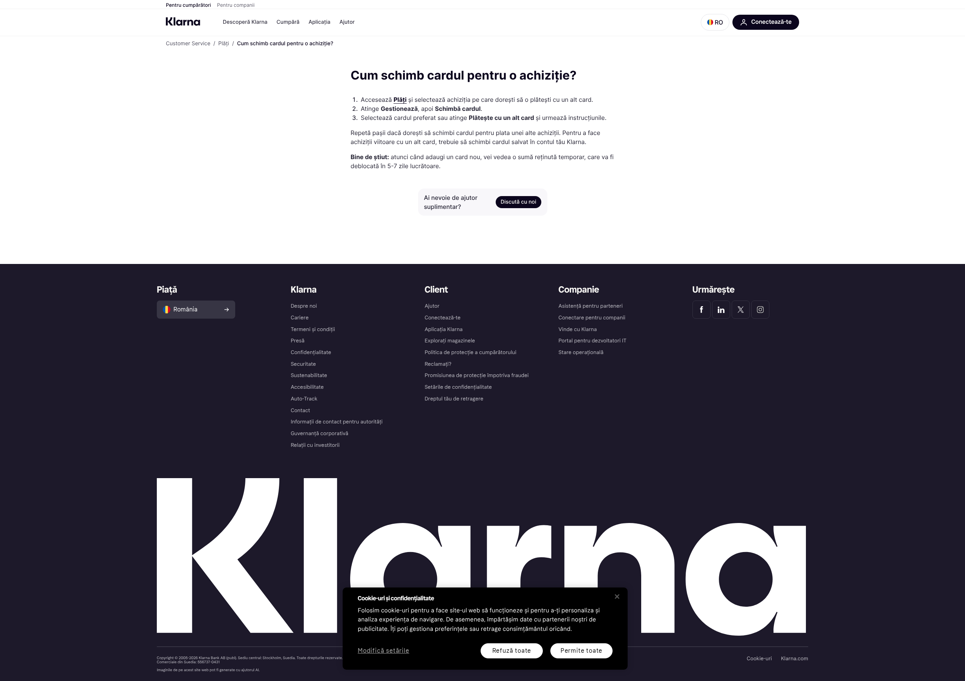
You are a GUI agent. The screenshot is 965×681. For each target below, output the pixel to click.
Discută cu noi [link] (518, 202)
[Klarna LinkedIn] (721, 310)
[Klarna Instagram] (760, 310)
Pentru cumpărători (188, 5)
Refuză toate (512, 650)
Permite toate (581, 650)
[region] (485, 628)
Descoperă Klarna (245, 22)
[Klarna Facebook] (701, 310)
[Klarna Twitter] (741, 310)
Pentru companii (235, 5)
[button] (715, 22)
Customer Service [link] (188, 44)
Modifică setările (383, 651)
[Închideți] (617, 596)
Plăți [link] (223, 44)
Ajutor (347, 22)
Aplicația (319, 22)
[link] (400, 99)
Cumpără (288, 22)
